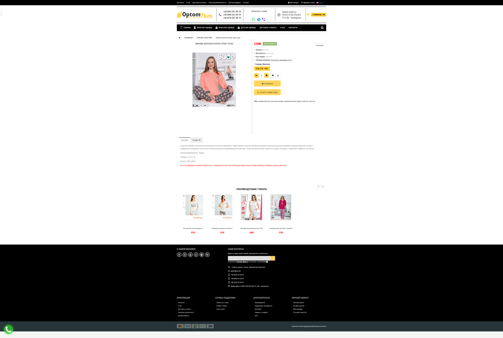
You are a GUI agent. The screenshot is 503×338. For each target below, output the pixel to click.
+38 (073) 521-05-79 (232, 18)
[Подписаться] (272, 258)
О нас (188, 3)
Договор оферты (235, 3)
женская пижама (277, 101)
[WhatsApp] (254, 19)
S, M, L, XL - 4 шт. (262, 68)
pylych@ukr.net (236, 271)
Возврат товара (222, 306)
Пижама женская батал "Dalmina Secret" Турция (280, 229)
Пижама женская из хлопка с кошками (222, 229)
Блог (256, 316)
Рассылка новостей (299, 312)
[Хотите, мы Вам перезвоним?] (8, 329)
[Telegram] (259, 19)
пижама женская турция (292, 101)
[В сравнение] (278, 75)
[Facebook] (179, 254)
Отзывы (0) (196, 140)
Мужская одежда (226, 28)
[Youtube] (190, 254)
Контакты (180, 3)
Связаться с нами (222, 303)
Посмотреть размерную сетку (281, 60)
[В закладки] (272, 75)
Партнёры (258, 309)
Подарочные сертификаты (263, 306)
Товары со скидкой (261, 312)
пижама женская (264, 101)
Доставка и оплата (199, 3)
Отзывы (246, 3)
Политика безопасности (217, 3)
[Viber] (264, 19)
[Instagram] (184, 254)
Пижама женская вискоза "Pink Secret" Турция (251, 229)
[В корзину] (186, 224)
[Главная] (179, 37)
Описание (184, 140)
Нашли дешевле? (270, 44)
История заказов (298, 306)
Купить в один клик (268, 92)
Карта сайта (221, 309)
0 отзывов (320, 45)
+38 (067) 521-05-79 (232, 11)
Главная (187, 28)
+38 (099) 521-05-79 (232, 14)
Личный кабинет (298, 303)
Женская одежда (204, 28)
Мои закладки (297, 309)
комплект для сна (308, 101)
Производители (260, 303)
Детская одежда (248, 28)
